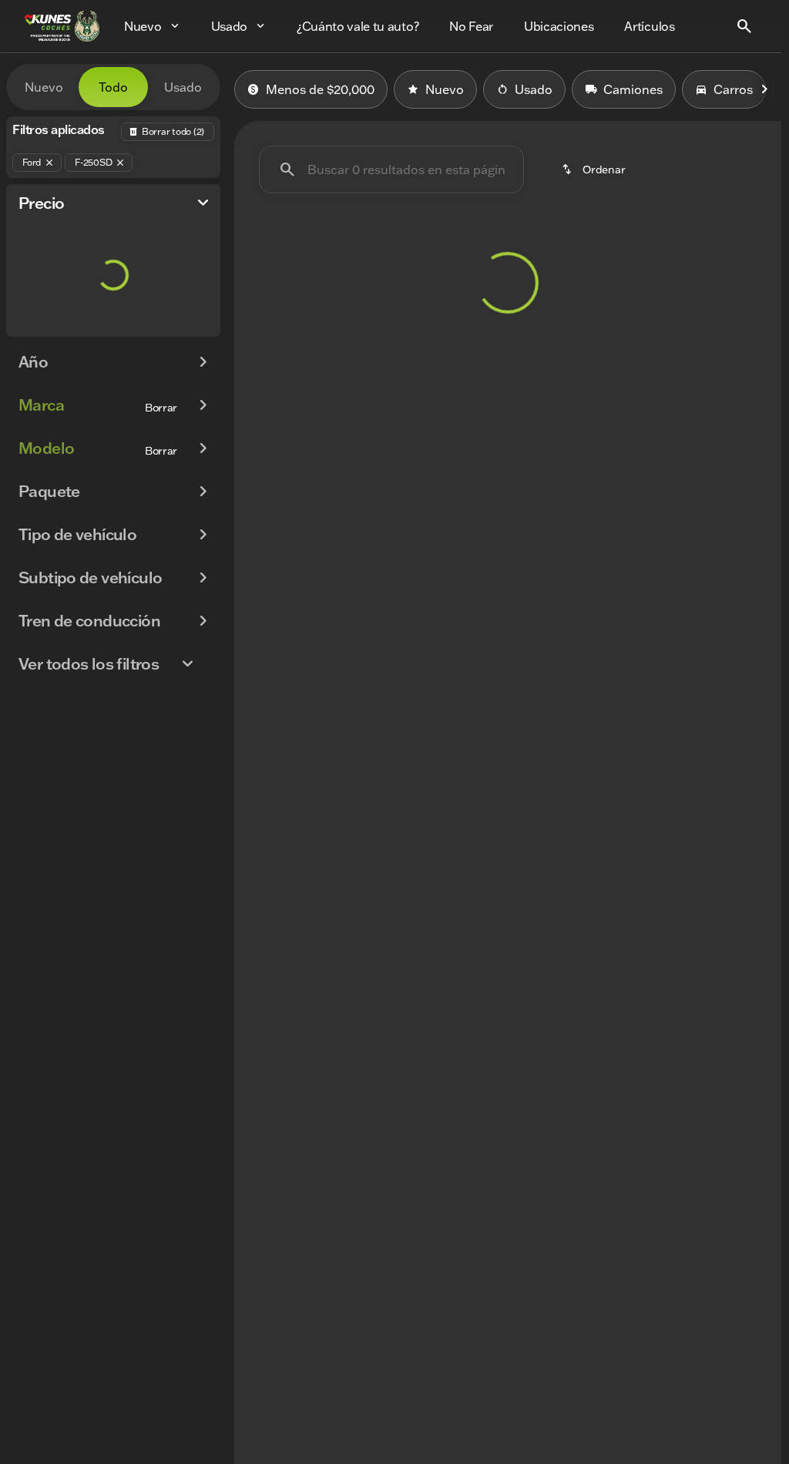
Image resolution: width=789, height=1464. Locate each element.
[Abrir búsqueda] (744, 26)
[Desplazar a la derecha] (764, 89)
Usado (533, 89)
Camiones (633, 89)
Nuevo (444, 89)
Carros (733, 89)
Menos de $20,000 (320, 89)
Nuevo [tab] (44, 87)
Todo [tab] (113, 87)
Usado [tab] (183, 87)
